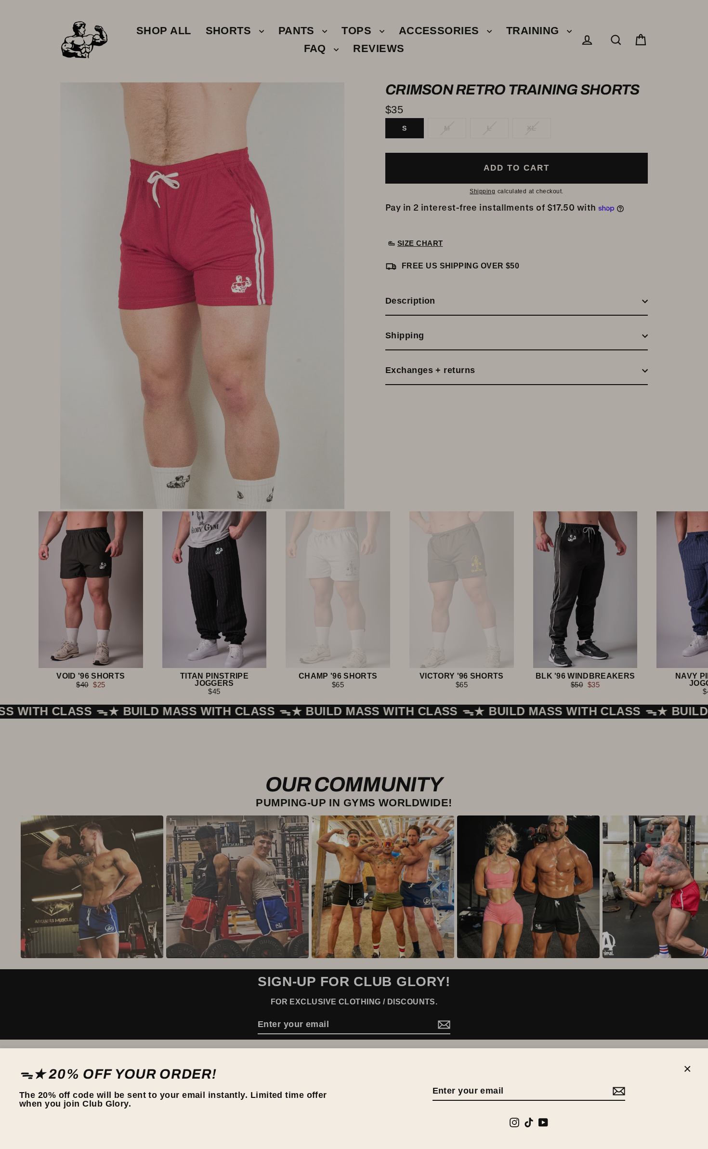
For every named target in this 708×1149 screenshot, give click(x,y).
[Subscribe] (617, 1091)
